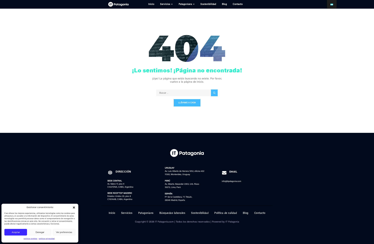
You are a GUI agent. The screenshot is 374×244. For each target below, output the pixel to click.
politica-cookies (30, 239)
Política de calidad (225, 213)
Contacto (238, 4)
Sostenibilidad (208, 4)
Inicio (151, 4)
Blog (224, 4)
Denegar (40, 232)
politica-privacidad (47, 239)
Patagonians (185, 4)
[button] (73, 207)
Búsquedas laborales (172, 213)
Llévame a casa (187, 103)
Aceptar (16, 232)
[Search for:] (187, 93)
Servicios (165, 4)
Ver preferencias (64, 232)
